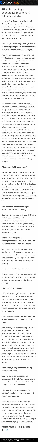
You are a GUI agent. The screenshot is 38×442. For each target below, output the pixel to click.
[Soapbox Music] (9, 2)
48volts (6, 430)
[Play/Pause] (3, 436)
